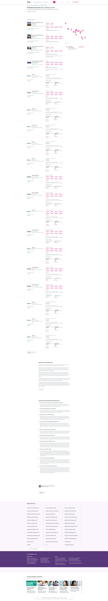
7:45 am (56, 94)
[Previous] (79, 578)
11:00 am (60, 213)
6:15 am (47, 92)
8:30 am (60, 178)
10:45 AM (51, 38)
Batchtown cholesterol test (31, 558)
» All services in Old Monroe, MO (33, 548)
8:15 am (56, 178)
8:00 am (60, 94)
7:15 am (47, 94)
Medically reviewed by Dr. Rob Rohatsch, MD (48, 485)
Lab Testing (30, 5)
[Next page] (35, 352)
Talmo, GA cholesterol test (59, 563)
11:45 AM (60, 64)
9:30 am (52, 211)
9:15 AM (47, 36)
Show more (61, 78)
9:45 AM (52, 27)
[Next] (81, 578)
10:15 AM (60, 27)
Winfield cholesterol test (31, 563)
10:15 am (47, 213)
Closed (47, 75)
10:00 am (60, 211)
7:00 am (60, 92)
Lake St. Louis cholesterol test (32, 560)
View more (47, 28)
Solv (27, 5)
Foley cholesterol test (44, 559)
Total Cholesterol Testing (43, 5)
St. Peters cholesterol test (31, 562)
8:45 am (56, 233)
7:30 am (52, 94)
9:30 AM (47, 27)
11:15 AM (60, 38)
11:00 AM (56, 38)
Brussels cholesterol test (44, 558)
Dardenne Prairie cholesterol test (32, 559)
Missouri (38, 5)
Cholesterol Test (34, 5)
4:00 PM (47, 23)
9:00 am (60, 233)
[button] (82, 37)
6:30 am (52, 92)
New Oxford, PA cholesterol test (74, 558)
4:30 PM (52, 23)
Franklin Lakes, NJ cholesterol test (75, 560)
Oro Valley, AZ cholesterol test (60, 559)
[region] (75, 31)
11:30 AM (56, 64)
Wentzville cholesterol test (45, 562)
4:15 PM (52, 47)
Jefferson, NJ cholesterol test (60, 564)
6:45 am (56, 92)
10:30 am (51, 213)
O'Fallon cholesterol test (44, 560)
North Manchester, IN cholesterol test (75, 563)
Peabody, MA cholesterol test (74, 559)
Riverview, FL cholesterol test (60, 558)
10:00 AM (56, 27)
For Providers (68, 2)
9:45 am (56, 211)
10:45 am (56, 213)
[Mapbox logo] (67, 43)
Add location (81, 46)
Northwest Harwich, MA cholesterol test (61, 561)
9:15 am (47, 211)
